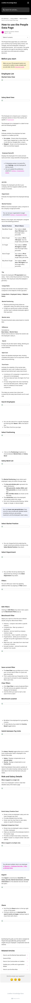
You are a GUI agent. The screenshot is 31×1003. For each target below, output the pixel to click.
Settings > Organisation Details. (18, 215)
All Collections (5, 18)
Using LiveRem (14, 18)
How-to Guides (23, 18)
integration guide (19, 67)
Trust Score (10, 120)
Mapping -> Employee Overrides (13, 866)
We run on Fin (16, 998)
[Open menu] (28, 3)
